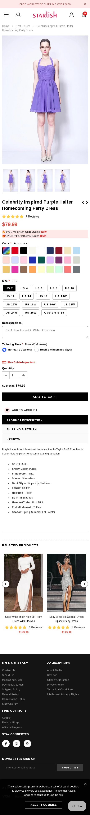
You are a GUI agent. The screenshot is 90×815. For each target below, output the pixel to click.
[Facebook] (6, 743)
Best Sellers (23, 26)
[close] (85, 4)
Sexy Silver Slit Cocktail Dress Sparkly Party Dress (66, 619)
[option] (45, 100)
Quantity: (8, 368)
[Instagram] (16, 743)
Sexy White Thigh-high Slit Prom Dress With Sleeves (23, 619)
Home (5, 26)
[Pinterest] (27, 743)
